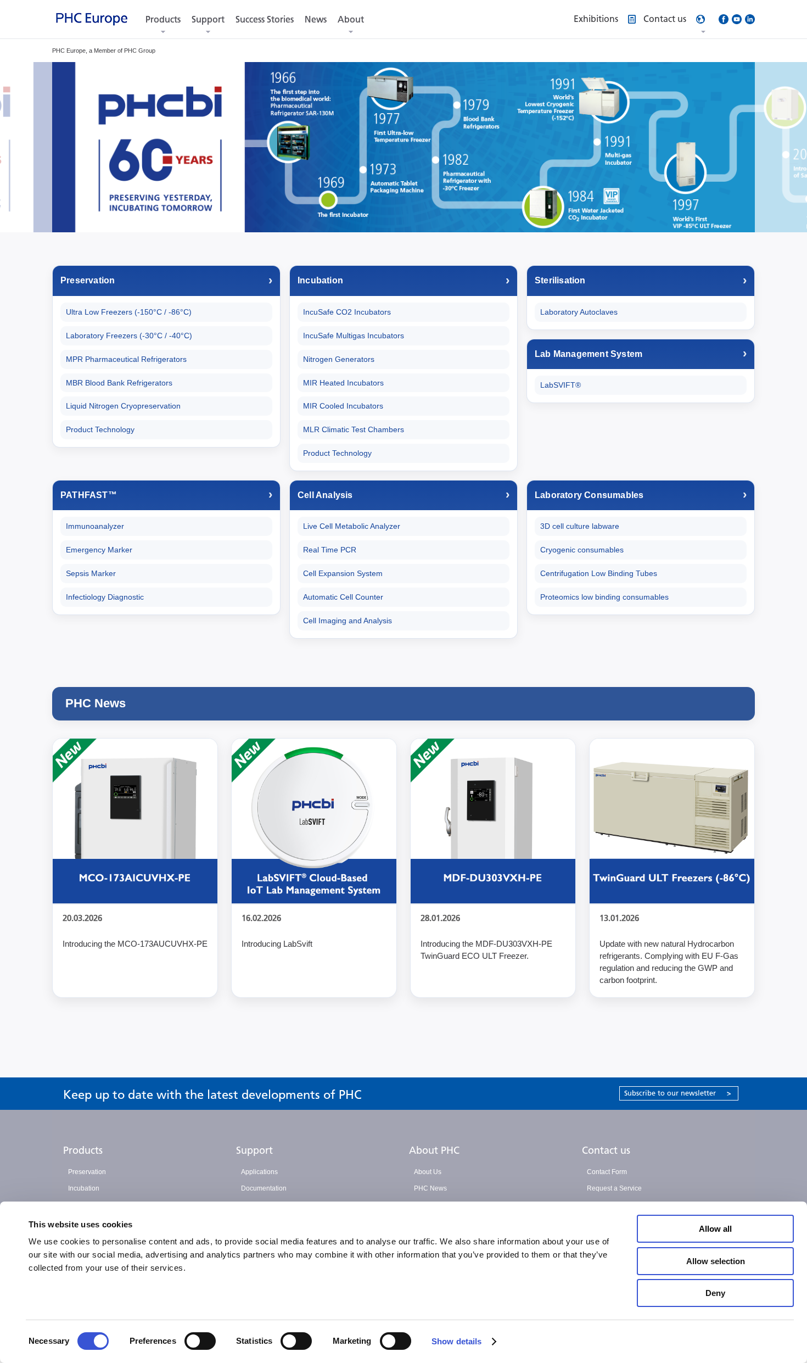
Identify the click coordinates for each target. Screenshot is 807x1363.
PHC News (430, 1188)
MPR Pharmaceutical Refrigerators (126, 359)
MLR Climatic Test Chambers (353, 429)
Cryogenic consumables (582, 549)
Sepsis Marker (91, 573)
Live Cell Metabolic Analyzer (351, 526)
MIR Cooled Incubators (343, 405)
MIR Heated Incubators (343, 382)
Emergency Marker (99, 549)
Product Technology (100, 429)
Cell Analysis (325, 495)
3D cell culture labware (579, 526)
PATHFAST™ (88, 495)
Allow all (715, 1228)
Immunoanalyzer (95, 526)
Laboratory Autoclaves (579, 312)
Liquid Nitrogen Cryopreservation (123, 405)
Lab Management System (588, 354)
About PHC (434, 1150)
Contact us (606, 1150)
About (351, 19)
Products (163, 19)
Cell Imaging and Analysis (347, 620)
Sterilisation (560, 280)
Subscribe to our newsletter (677, 1093)
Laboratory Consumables (589, 495)
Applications (259, 1172)
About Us (427, 1172)
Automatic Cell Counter (343, 597)
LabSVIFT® (560, 385)
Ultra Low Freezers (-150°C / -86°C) (129, 312)
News (316, 19)
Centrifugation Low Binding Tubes (598, 573)
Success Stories (265, 19)
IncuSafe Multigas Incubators (353, 335)
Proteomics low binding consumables (604, 597)
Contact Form (607, 1172)
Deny (715, 1293)
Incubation (320, 280)
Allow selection (715, 1261)
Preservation (87, 280)
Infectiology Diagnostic (105, 597)
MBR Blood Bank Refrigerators (119, 382)
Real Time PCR (329, 549)
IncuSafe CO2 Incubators (347, 312)
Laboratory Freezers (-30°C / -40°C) (129, 335)
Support (208, 19)
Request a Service (614, 1188)
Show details (456, 1341)
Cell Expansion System (343, 573)
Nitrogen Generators (338, 359)
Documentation (264, 1188)
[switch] (200, 1341)
